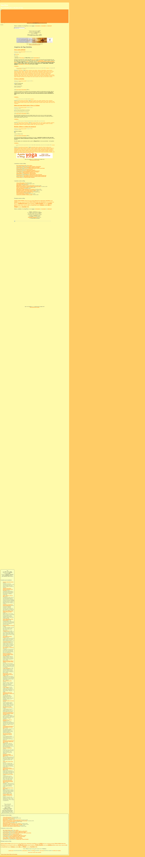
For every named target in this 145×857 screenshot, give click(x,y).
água (33, 70)
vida (39, 76)
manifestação (16, 74)
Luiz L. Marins (19, 172)
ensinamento (49, 843)
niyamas (47, 123)
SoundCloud (34, 205)
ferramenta (16, 73)
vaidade (18, 152)
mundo (39, 74)
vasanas (21, 152)
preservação (31, 75)
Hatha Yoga (63, 843)
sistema (44, 102)
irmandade (16, 150)
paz (49, 123)
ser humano (41, 102)
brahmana (39, 148)
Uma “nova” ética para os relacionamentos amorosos (7, 734)
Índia (32, 123)
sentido (15, 76)
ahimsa (37, 147)
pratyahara (25, 124)
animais (47, 147)
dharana (20, 123)
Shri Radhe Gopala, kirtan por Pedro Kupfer (24, 191)
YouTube (24, 206)
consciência (26, 72)
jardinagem (42, 73)
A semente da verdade (6, 641)
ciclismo (44, 122)
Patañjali (32, 203)
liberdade (46, 73)
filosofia (24, 73)
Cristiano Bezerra (19, 167)
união (53, 151)
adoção (27, 70)
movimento (35, 74)
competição (52, 148)
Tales (24, 68)
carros (42, 122)
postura (25, 75)
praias (28, 102)
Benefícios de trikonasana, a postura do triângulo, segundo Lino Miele (8, 654)
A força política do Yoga (20, 182)
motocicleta (35, 150)
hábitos (39, 149)
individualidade (51, 149)
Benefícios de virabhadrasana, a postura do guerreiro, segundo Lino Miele (8, 713)
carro (37, 100)
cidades (40, 100)
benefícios (33, 200)
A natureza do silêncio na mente (21, 183)
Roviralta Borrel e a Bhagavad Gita (29, 172)
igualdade (46, 149)
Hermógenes (43, 202)
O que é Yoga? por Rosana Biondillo (22, 193)
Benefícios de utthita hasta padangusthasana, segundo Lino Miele (8, 693)
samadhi (28, 124)
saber (53, 75)
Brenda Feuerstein (34, 71)
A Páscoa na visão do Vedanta (8, 774)
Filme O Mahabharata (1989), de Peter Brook (32, 167)
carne (50, 71)
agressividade (33, 147)
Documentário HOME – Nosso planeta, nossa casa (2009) (26, 190)
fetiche (19, 73)
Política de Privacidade (13, 854)
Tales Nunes (22, 57)
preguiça (25, 151)
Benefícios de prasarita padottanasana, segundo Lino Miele (8, 755)
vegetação (36, 76)
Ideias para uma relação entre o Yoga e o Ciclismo (27, 105)
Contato (34, 852)
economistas (50, 100)
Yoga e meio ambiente (19, 49)
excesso (20, 149)
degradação (40, 72)
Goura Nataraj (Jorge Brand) (21, 89)
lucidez (49, 73)
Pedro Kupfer (41, 60)
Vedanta (42, 205)
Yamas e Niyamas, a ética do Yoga (35, 166)
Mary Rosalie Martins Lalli (21, 165)
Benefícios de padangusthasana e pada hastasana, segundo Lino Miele (8, 741)
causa (53, 71)
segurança (42, 151)
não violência (43, 74)
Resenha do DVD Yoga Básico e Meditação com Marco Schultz (8, 661)
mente (25, 74)
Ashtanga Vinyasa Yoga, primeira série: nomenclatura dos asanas (8, 589)
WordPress (33, 850)
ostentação (50, 150)
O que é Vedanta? (6, 687)
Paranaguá (19, 102)
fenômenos (27, 149)
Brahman (36, 148)
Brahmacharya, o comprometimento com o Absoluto (25, 189)
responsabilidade (46, 75)
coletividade (48, 148)
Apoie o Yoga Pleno (38, 852)
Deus (43, 843)
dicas (50, 72)
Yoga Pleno (4, 5)
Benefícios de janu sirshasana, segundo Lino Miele (11, 826)
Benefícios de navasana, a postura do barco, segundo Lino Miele (8, 768)
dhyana (23, 123)
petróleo (22, 102)
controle (29, 72)
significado (18, 76)
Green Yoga (38, 73)
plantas (20, 151)
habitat (27, 101)
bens (27, 71)
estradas (15, 101)
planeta (20, 75)
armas (50, 147)
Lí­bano (45, 101)
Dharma (46, 843)
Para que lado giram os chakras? (8, 625)
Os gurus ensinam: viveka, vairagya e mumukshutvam (7, 795)
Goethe (35, 73)
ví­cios (52, 102)
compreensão (19, 72)
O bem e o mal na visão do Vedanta (22, 187)
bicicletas (32, 148)
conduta (22, 72)
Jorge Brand (38, 101)
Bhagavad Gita (25, 148)
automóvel (16, 148)
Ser (1, 846)
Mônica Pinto (31, 74)
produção (34, 75)
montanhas (31, 150)
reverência (50, 75)
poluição (25, 102)
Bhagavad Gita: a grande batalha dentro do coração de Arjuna (8, 674)
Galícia (18, 101)
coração (51, 200)
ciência (15, 72)
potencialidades (16, 124)
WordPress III (55, 850)
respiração (41, 75)
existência (23, 149)
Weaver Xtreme (42, 850)
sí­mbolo (47, 102)
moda (28, 74)
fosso (26, 73)
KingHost (59, 850)
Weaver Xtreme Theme (5, 854)
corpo (32, 72)
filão (21, 73)
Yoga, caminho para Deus (7, 680)
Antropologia (16, 71)
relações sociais (32, 102)
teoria (26, 76)
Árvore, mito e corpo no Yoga (8, 761)
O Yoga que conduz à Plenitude (29, 177)
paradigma (16, 151)
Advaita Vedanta (17, 200)
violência (24, 152)
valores (33, 76)
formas (30, 149)
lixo (37, 123)
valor (31, 76)
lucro (47, 101)
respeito (38, 75)
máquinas (50, 101)
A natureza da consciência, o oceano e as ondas (24, 194)
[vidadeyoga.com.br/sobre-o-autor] (16, 54)
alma (32, 122)
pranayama (21, 124)
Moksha (44, 123)
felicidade (52, 843)
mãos (19, 74)
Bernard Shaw (20, 148)
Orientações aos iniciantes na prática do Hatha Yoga (8, 605)
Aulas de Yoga (30, 852)
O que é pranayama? (6, 668)
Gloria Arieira (32, 202)
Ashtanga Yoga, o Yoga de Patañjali (30, 173)
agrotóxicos (30, 70)
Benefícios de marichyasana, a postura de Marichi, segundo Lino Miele (28, 186)
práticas (16, 205)
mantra (17, 203)
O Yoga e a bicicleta (19, 78)
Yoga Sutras (20, 206)
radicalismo (29, 151)
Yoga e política (29, 165)
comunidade (48, 122)
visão (27, 152)
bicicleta (30, 71)
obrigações (46, 150)
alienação (44, 147)
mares (53, 101)
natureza (46, 74)
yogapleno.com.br (11, 850)
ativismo (22, 71)
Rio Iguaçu (36, 102)
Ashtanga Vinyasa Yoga (27, 200)
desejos (47, 72)
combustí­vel (43, 100)
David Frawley (36, 72)
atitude (20, 71)
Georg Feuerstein (30, 73)
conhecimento (42, 200)
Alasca (32, 100)
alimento (35, 70)
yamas (41, 76)
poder (22, 75)
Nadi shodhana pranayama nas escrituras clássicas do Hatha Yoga (35, 175)
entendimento (16, 149)
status (50, 102)
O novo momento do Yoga (28, 169)
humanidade (31, 101)
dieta (52, 72)
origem (49, 74)
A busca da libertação (20, 192)
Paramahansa (32, 217)
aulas (25, 71)
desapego (44, 72)
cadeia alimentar (40, 71)
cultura (47, 100)
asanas (34, 122)
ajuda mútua (40, 147)
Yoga (44, 76)
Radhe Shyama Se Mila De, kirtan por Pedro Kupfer (25, 185)
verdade (16, 846)
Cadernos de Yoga (46, 71)
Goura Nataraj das (23, 101)
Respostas (16, 103)
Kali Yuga (42, 101)
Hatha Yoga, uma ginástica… (8, 707)
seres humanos (46, 151)
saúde (39, 151)
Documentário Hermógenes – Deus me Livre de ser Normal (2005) (8, 781)
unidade (28, 76)
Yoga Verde (47, 76)
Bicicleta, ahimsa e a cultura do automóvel (25, 126)
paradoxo (52, 74)
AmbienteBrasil (43, 70)
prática (28, 75)
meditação (22, 74)
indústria (34, 101)
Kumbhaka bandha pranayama (8, 700)
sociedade (31, 124)
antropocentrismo (49, 70)
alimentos (39, 70)
